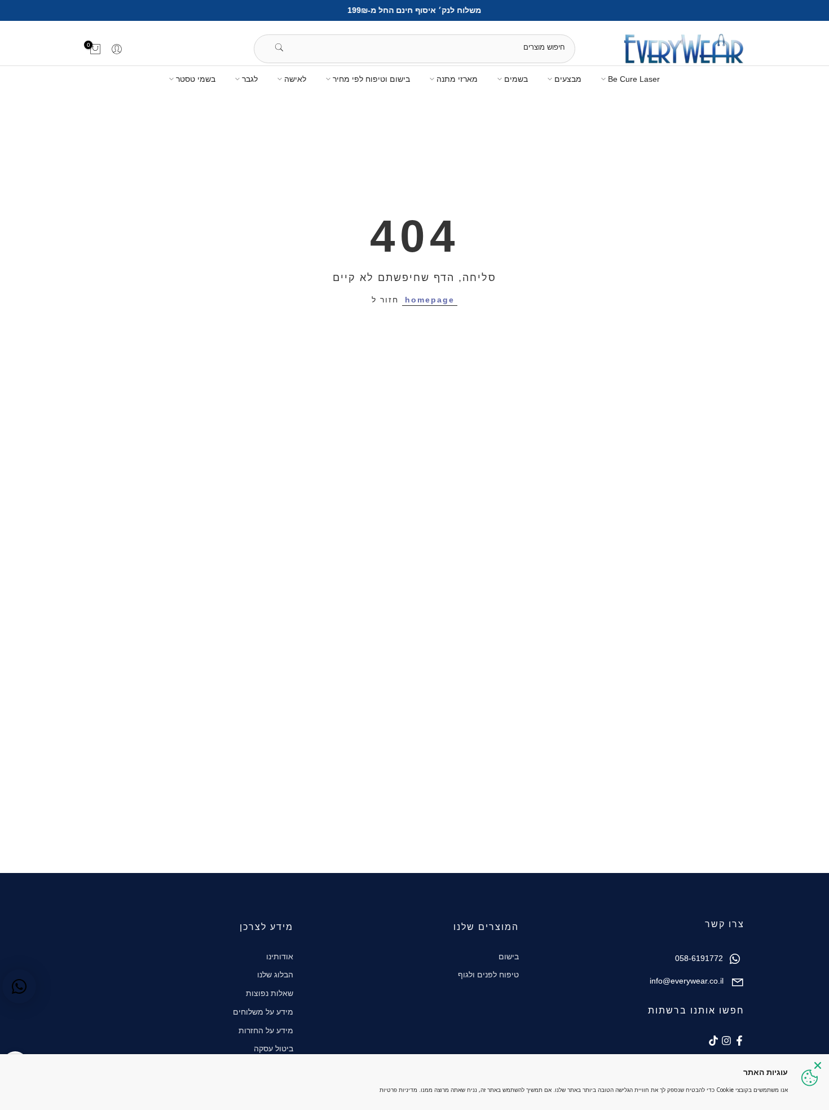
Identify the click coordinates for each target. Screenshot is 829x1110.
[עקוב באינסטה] (726, 1040)
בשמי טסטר (195, 79)
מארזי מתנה (457, 79)
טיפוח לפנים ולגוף (488, 974)
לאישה (295, 79)
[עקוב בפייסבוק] (739, 1040)
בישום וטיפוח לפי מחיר (371, 79)
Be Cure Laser (634, 79)
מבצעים (567, 79)
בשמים (516, 79)
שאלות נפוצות (269, 993)
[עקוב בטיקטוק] (713, 1040)
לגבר (250, 79)
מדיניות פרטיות (398, 1090)
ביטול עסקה (273, 1048)
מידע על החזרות (266, 1030)
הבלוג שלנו (275, 974)
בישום (509, 956)
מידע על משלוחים (263, 1011)
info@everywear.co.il (687, 980)
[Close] (817, 1065)
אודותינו (279, 956)
